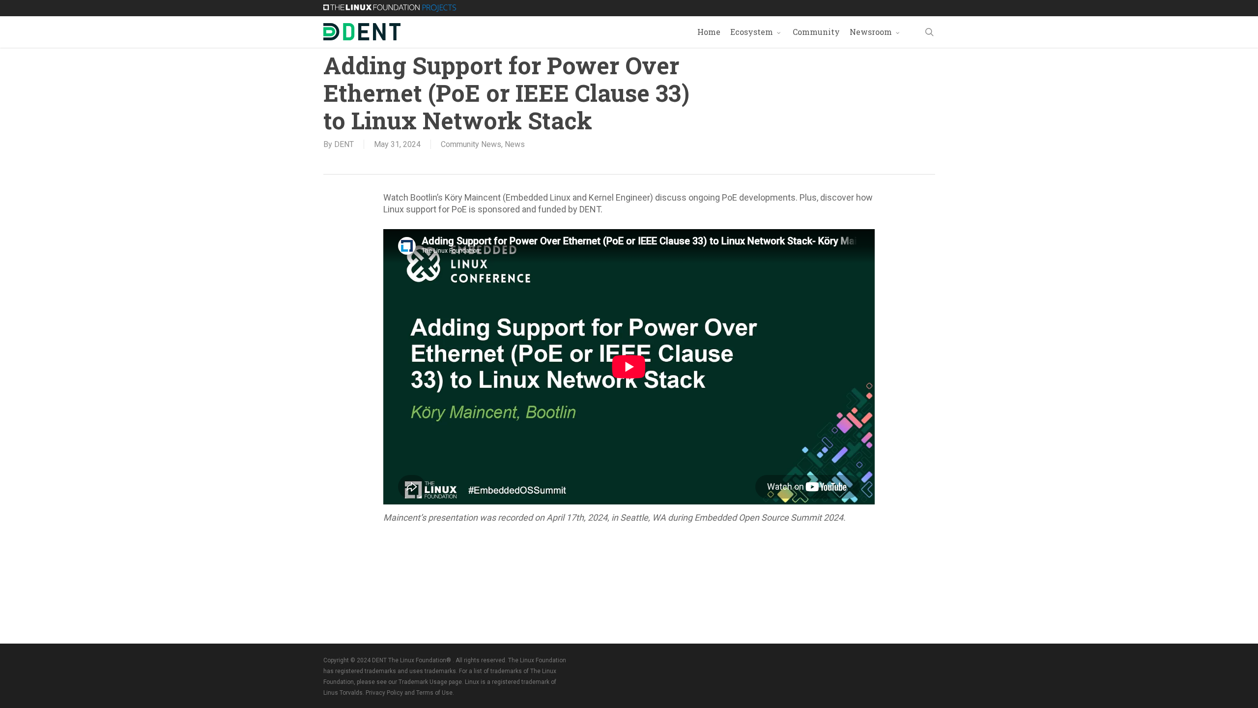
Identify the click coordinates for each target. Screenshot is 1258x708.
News (515, 144)
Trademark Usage (423, 681)
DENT (344, 144)
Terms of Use (434, 692)
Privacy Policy (384, 692)
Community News (471, 144)
